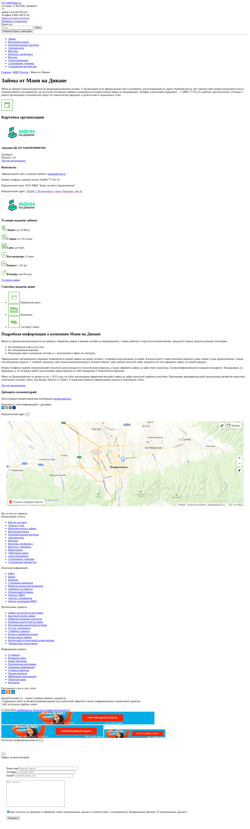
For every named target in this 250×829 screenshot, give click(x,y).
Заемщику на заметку (20, 589)
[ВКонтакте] (2, 407)
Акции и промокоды (20, 598)
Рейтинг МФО (16, 595)
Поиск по (6, 24)
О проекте (14, 655)
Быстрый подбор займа (21, 615)
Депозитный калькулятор (23, 643)
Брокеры (13, 579)
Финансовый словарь (20, 592)
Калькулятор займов (20, 637)
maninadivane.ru (56, 173)
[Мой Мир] (10, 407)
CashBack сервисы (19, 631)
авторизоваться (62, 398)
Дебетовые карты (18, 552)
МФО (11, 573)
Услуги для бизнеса (19, 628)
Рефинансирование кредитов (25, 618)
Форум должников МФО (22, 601)
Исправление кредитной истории (27, 625)
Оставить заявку (10, 280)
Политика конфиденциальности (51, 710)
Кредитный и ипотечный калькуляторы (31, 640)
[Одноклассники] (6, 407)
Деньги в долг (16, 525)
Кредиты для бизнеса (20, 54)
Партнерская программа (22, 664)
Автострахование (18, 60)
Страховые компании (20, 582)
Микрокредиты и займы (22, 528)
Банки (11, 576)
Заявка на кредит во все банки (25, 612)
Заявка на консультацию (15, 18)
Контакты (14, 682)
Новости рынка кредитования (25, 585)
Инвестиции (15, 549)
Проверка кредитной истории (25, 622)
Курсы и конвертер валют (23, 634)
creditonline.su (24, 710)
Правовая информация (21, 667)
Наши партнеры (17, 661)
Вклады (12, 57)
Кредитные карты (18, 41)
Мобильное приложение (22, 676)
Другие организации (13, 160)
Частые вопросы (17, 673)
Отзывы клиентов (18, 670)
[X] (14, 407)
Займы (12, 38)
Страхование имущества (22, 66)
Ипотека (13, 51)
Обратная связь (17, 679)
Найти (38, 27)
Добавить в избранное (14, 21)
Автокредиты (16, 48)
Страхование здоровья (21, 63)
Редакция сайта (17, 658)
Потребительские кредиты (23, 45)
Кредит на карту (17, 522)
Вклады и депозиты (19, 546)
